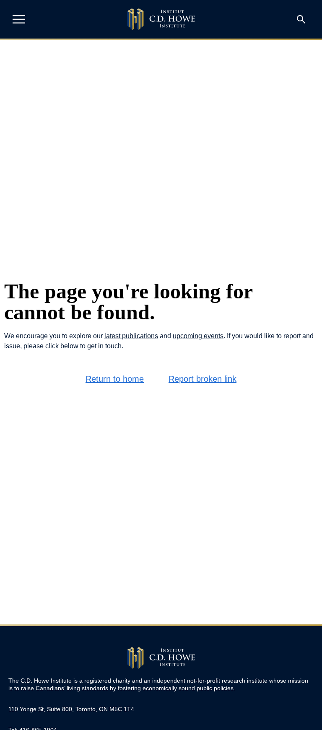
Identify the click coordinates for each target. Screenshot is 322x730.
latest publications (131, 335)
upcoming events (198, 335)
